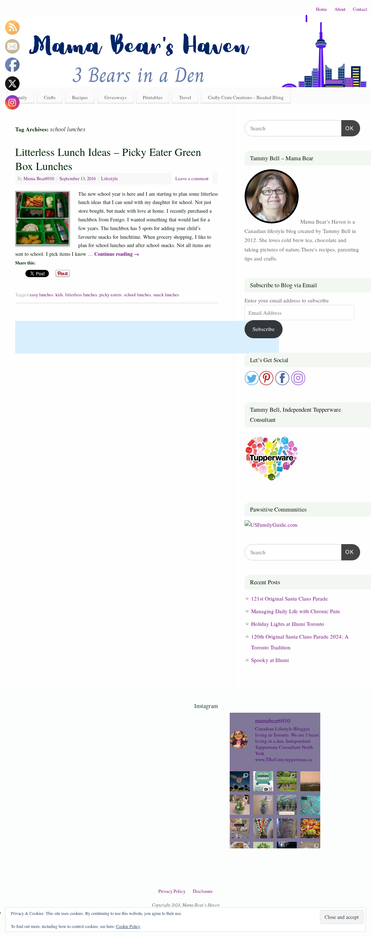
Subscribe (264, 328)
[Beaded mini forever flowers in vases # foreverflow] (287, 805)
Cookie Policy (128, 926)
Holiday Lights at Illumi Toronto (287, 623)
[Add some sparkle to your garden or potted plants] (263, 828)
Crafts (49, 97)
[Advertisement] (147, 337)
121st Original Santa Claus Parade (289, 598)
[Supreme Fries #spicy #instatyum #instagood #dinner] (310, 828)
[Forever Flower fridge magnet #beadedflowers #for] (263, 805)
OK (347, 128)
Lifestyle (109, 178)
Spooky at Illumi (270, 659)
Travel (185, 97)
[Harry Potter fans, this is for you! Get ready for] (240, 781)
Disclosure (203, 891)
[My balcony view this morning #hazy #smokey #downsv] (310, 781)
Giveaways (115, 97)
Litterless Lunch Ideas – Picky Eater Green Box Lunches (108, 158)
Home (321, 9)
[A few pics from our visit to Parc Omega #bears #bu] (287, 781)
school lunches (137, 295)
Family (20, 97)
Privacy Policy (172, 891)
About (340, 9)
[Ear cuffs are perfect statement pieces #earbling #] (310, 805)
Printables (152, 97)
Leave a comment (192, 178)
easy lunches (41, 295)
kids (59, 295)
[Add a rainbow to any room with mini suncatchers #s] (240, 828)
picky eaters (110, 295)
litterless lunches (81, 295)
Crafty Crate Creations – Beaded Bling (246, 97)
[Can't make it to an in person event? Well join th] (263, 781)
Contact (360, 9)
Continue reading (116, 254)
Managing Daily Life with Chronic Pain (295, 611)
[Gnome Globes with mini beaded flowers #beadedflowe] (240, 805)
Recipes (80, 97)
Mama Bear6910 (39, 178)
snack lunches (166, 295)
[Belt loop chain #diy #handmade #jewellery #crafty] (287, 828)
